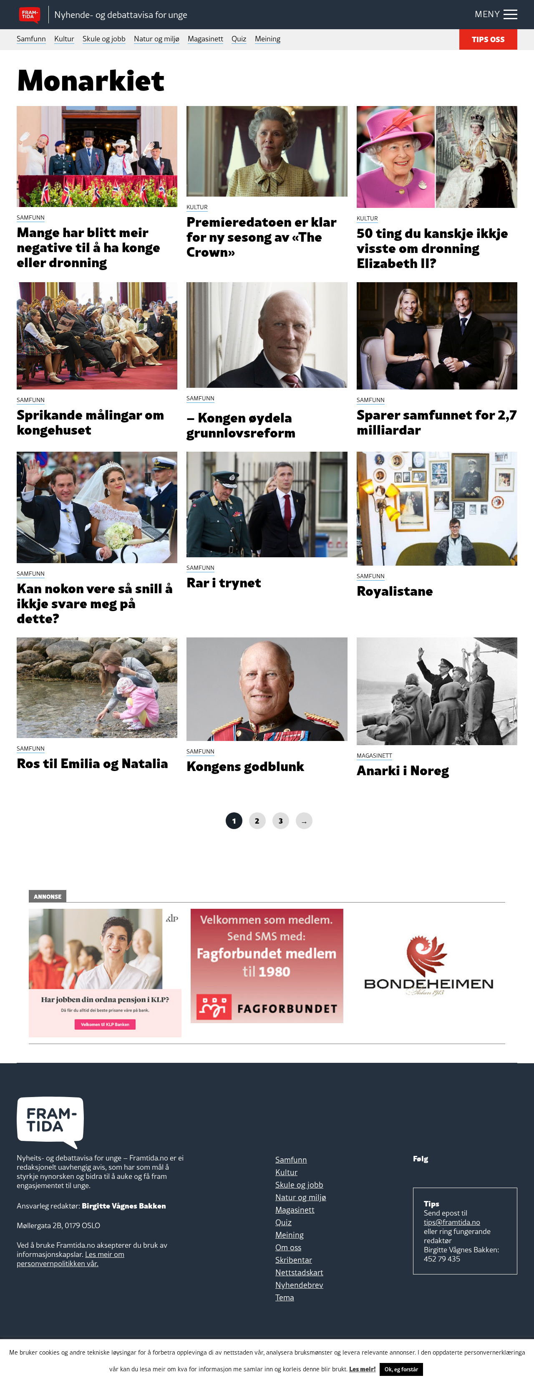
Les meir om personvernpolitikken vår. (70, 1259)
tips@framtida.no (452, 1222)
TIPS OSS (488, 38)
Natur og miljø (156, 38)
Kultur (64, 38)
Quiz (239, 38)
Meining (267, 38)
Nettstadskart (299, 1272)
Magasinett (205, 38)
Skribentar (293, 1259)
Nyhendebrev (299, 1284)
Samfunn (31, 38)
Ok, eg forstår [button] (401, 1369)
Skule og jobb (104, 38)
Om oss (288, 1247)
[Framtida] (32, 15)
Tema (284, 1297)
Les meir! (362, 1368)
